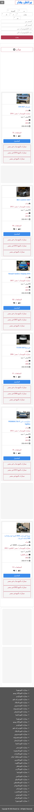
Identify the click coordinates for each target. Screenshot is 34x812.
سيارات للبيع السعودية (20, 751)
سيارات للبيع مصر (21, 747)
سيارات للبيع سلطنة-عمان (19, 757)
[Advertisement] (17, 174)
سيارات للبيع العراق (21, 779)
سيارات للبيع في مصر (17, 159)
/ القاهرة (12, 548)
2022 (26, 558)
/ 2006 (12, 354)
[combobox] (22, 10)
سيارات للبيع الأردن (21, 769)
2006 (26, 364)
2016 (26, 123)
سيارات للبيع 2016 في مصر (17, 153)
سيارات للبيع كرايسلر (20, 712)
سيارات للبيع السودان (20, 786)
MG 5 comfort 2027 (23, 200)
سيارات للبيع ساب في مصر (17, 147)
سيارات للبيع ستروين (20, 705)
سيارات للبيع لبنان (21, 789)
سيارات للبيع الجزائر (21, 798)
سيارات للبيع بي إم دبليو (20, 699)
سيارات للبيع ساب (24, 113)
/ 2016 (12, 113)
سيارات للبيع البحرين (21, 760)
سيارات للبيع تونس (21, 795)
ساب (26, 110)
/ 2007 (12, 280)
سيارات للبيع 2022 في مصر (17, 587)
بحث (17, 37)
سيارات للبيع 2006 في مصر (17, 393)
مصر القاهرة (24, 555)
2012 (26, 216)
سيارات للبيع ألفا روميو (20, 693)
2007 (26, 290)
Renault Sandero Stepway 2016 (19, 274)
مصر (26, 120)
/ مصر (17, 113)
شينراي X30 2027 (24, 107)
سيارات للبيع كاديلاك (21, 702)
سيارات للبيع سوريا (21, 801)
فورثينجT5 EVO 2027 (23, 348)
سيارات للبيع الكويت (21, 763)
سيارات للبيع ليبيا (22, 772)
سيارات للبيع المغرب (20, 792)
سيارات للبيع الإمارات (20, 754)
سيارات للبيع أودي (21, 696)
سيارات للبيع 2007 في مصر (17, 320)
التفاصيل (17, 141)
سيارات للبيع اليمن (21, 776)
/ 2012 (12, 207)
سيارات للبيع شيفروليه (20, 709)
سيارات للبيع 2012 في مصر (17, 246)
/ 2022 (7, 548)
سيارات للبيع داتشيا (21, 715)
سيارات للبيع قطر (21, 766)
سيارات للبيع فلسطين (20, 782)
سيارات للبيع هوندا (21, 690)
